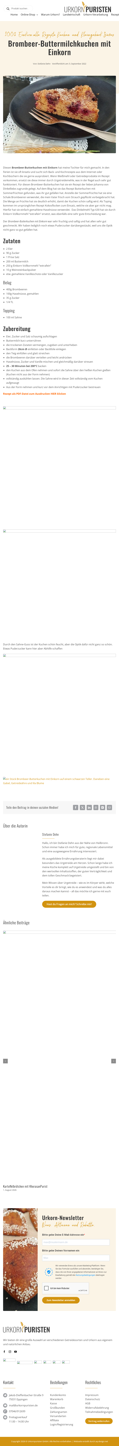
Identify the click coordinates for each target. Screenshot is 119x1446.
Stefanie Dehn (44, 63)
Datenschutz (92, 1399)
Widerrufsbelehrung (97, 1407)
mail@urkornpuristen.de (23, 1405)
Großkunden (57, 1407)
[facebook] (4, 1351)
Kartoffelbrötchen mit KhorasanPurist (25, 1186)
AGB (87, 1403)
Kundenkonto (58, 1395)
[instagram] (10, 1351)
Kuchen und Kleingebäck (79, 34)
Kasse (53, 1403)
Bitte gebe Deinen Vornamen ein (60, 1250)
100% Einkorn (19, 34)
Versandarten (58, 1416)
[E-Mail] (109, 807)
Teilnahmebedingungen (99, 1412)
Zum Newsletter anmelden (61, 1300)
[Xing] (102, 807)
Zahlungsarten (58, 1412)
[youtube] (15, 1351)
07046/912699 (17, 1411)
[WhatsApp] (96, 807)
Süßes (109, 34)
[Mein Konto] (4, 15)
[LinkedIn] (89, 807)
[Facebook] (75, 807)
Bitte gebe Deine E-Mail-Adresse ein (63, 1234)
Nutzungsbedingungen (85, 1275)
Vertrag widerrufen (99, 1421)
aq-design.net (101, 1441)
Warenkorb (56, 1399)
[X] (82, 807)
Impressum (92, 1395)
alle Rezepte (45, 34)
